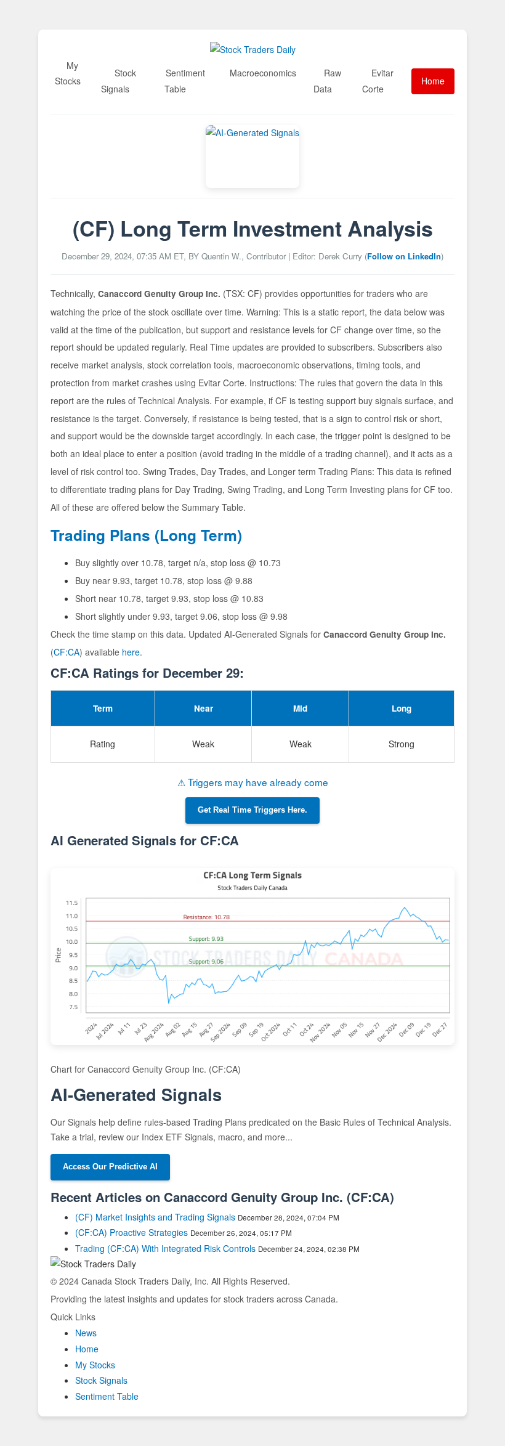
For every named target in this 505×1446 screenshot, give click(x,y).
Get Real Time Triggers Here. (252, 810)
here (131, 652)
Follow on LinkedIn (404, 256)
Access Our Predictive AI (110, 1167)
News (86, 1332)
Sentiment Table (184, 81)
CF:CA (66, 652)
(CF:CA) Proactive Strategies (131, 1232)
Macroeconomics (263, 73)
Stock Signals (118, 81)
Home (433, 81)
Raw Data (327, 81)
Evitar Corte (378, 81)
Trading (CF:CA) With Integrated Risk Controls (165, 1248)
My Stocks (68, 73)
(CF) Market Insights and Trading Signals (155, 1217)
